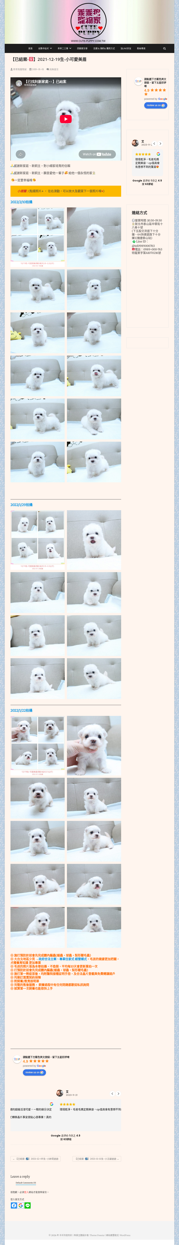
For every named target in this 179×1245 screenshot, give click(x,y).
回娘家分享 (82, 48)
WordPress (125, 1235)
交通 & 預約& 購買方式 (104, 48)
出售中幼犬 (43, 48)
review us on (33, 1072)
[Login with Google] (21, 1205)
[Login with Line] (27, 1205)
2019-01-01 (37, 69)
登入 (26, 1192)
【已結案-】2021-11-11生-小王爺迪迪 (97, 1158)
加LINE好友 (126, 48)
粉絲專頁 (141, 48)
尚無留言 (54, 69)
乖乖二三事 (63, 48)
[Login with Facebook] (14, 1205)
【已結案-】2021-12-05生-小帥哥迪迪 (35, 1158)
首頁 (30, 48)
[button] (118, 1093)
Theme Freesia (97, 1235)
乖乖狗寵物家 (20, 69)
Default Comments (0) (26, 1183)
